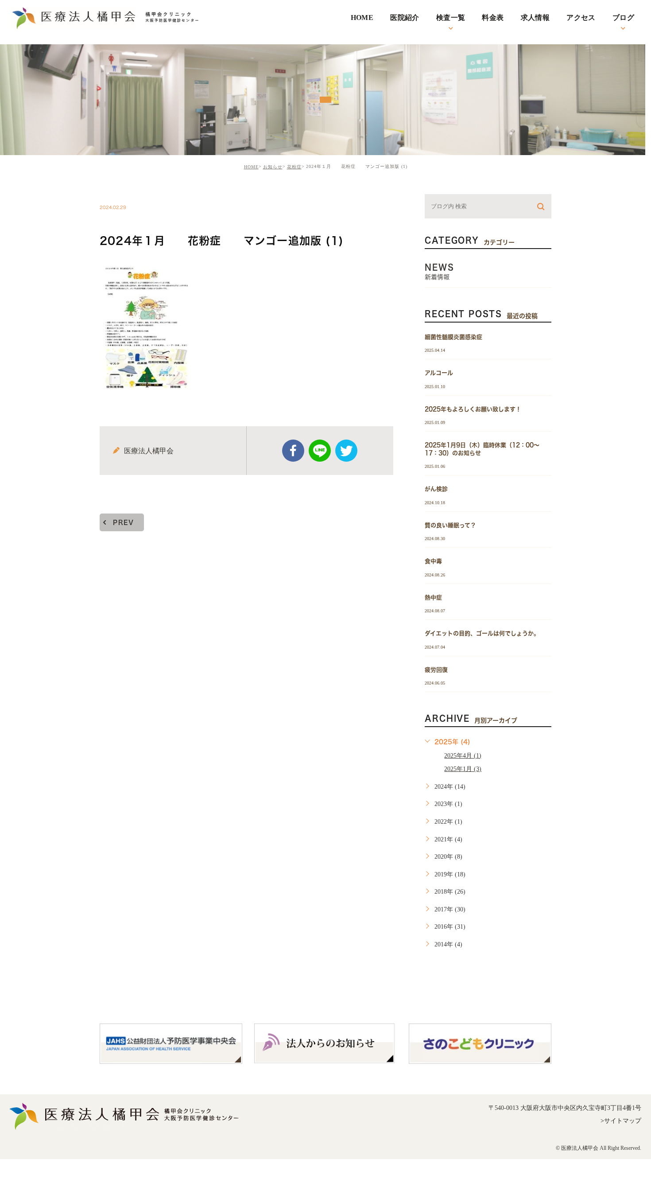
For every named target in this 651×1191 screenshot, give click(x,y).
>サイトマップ (621, 1120)
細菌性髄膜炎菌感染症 (453, 337)
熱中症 (433, 597)
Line (320, 451)
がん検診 (436, 489)
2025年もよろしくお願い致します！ (473, 409)
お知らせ (273, 166)
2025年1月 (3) (462, 769)
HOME (251, 166)
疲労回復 (436, 669)
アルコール (439, 373)
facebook (293, 451)
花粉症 (294, 166)
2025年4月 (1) (462, 755)
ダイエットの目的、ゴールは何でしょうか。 (482, 633)
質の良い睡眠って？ (450, 525)
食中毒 (433, 561)
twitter (346, 451)
